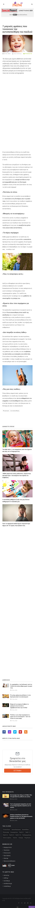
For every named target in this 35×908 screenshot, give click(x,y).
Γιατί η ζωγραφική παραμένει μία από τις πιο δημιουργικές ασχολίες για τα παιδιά (20, 805)
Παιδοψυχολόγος (27, 835)
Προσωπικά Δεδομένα (9, 861)
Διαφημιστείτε (8, 847)
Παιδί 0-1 (21, 832)
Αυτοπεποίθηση (14, 411)
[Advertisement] (17, 598)
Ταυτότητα (6, 850)
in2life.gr (6, 878)
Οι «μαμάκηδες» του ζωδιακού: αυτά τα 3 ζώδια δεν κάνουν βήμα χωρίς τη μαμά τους (21, 686)
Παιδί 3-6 (5, 835)
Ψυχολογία (6, 411)
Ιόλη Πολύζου (17, 53)
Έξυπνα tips (6, 832)
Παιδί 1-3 (27, 832)
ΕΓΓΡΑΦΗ (17, 771)
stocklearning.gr (8, 883)
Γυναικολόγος (6, 829)
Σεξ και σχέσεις (7, 837)
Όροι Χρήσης (7, 855)
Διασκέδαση (25, 829)
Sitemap (6, 858)
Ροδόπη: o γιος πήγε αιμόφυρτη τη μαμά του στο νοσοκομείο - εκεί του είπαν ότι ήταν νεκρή (20, 716)
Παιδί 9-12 (18, 835)
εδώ (14, 14)
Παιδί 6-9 (11, 835)
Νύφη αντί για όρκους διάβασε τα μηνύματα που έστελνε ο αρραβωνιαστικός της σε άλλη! (19, 705)
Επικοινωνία (7, 853)
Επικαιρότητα (14, 832)
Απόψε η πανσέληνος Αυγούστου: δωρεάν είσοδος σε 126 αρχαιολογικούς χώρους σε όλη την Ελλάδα (21, 816)
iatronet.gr (6, 875)
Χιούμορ (21, 837)
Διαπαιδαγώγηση (16, 829)
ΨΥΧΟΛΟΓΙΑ (28, 53)
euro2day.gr (7, 880)
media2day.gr (7, 886)
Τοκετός (15, 837)
